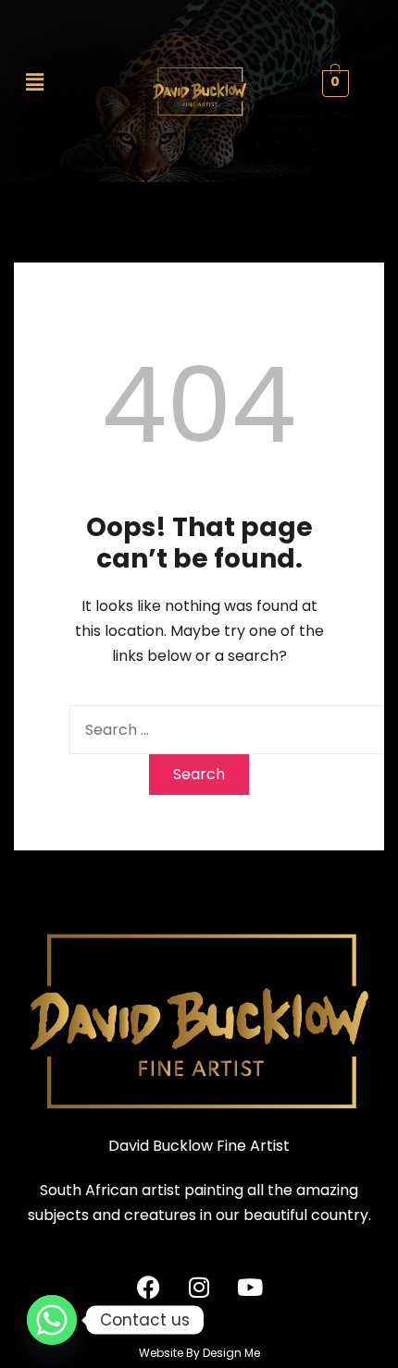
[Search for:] (231, 729)
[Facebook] (148, 1287)
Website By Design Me (199, 1353)
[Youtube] (250, 1287)
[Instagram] (199, 1287)
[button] (47, 82)
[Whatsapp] (52, 1320)
